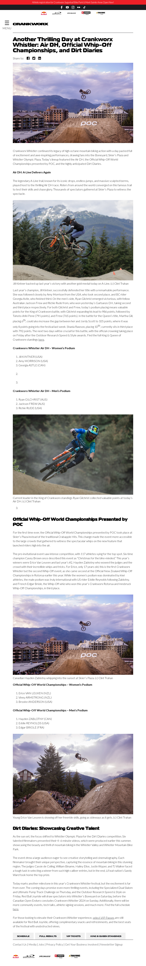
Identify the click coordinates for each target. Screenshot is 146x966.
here (41, 339)
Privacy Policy (54, 944)
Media (32, 944)
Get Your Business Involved (81, 944)
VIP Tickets (73, 936)
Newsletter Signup (111, 944)
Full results (47, 936)
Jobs (41, 944)
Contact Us (20, 944)
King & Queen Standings (105, 936)
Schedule (23, 936)
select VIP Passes (103, 917)
